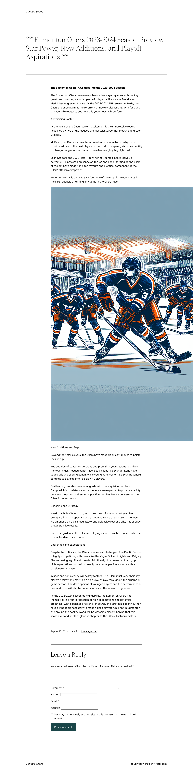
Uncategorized (89, 631)
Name (55, 694)
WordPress (160, 763)
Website (55, 707)
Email (55, 701)
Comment (57, 687)
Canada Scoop (34, 11)
